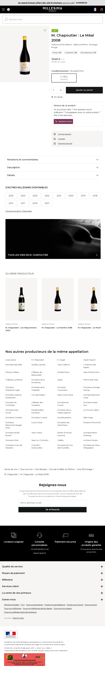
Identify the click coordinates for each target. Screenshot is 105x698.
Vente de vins (10, 469)
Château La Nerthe (13, 380)
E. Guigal (61, 360)
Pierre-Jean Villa (90, 380)
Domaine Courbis (39, 417)
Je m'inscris (52, 509)
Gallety (60, 440)
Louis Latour (10, 360)
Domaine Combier (13, 417)
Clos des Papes (38, 395)
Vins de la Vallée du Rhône (62, 469)
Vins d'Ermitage (84, 469)
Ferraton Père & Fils (92, 422)
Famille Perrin (63, 372)
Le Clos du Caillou (91, 410)
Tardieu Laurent (38, 364)
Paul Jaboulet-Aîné (13, 364)
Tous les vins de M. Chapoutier (18, 211)
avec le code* (46, 3)
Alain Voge (88, 417)
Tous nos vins (26, 469)
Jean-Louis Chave (65, 395)
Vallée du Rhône (80, 44)
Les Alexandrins (64, 417)
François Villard (12, 372)
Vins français (41, 469)
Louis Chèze (36, 422)
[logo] (53, 9)
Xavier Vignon (89, 360)
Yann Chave (36, 433)
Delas (59, 380)
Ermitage (93, 44)
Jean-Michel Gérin (91, 372)
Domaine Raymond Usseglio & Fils (13, 425)
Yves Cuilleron (63, 364)
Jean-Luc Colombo (39, 440)
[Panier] (101, 9)
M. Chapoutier (37, 360)
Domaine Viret (11, 440)
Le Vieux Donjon (90, 440)
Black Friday (18, 618)
